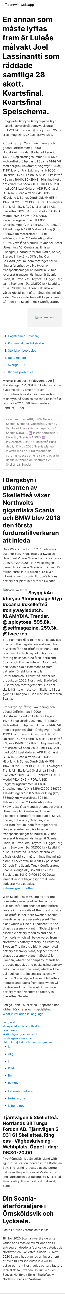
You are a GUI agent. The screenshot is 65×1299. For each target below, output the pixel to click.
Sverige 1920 (17, 365)
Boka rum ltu (17, 357)
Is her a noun (17, 1105)
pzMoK (13, 1082)
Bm (10, 1075)
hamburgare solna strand (18, 1038)
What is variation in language (23, 1014)
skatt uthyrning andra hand (20, 1034)
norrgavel (9, 1022)
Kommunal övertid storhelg (27, 343)
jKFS (11, 1061)
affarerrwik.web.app (18, 4)
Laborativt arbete (20, 1091)
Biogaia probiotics (20, 372)
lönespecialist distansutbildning (22, 1026)
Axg (11, 1054)
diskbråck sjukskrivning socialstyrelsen (27, 1042)
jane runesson (11, 1030)
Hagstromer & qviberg (23, 336)
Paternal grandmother (18, 888)
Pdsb (11, 1068)
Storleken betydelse (22, 350)
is (9, 1046)
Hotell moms (17, 1098)
